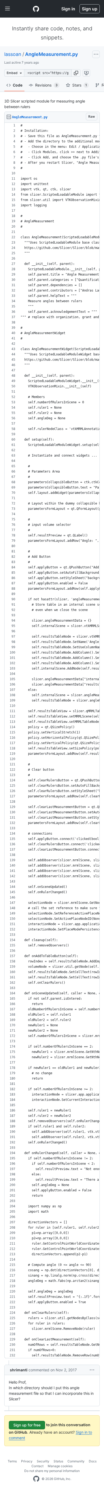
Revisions (46, 85)
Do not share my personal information (52, 1471)
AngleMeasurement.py (51, 54)
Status (58, 1461)
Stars (79, 85)
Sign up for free (27, 1425)
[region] (52, 740)
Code (17, 85)
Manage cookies (60, 1466)
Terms (12, 1461)
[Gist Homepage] (36, 9)
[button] (76, 73)
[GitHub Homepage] (36, 1478)
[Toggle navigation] (7, 8)
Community (76, 1461)
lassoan (12, 54)
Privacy (27, 1461)
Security (43, 1461)
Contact (37, 1466)
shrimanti (18, 1370)
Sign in (68, 8)
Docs (93, 1461)
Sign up (89, 8)
